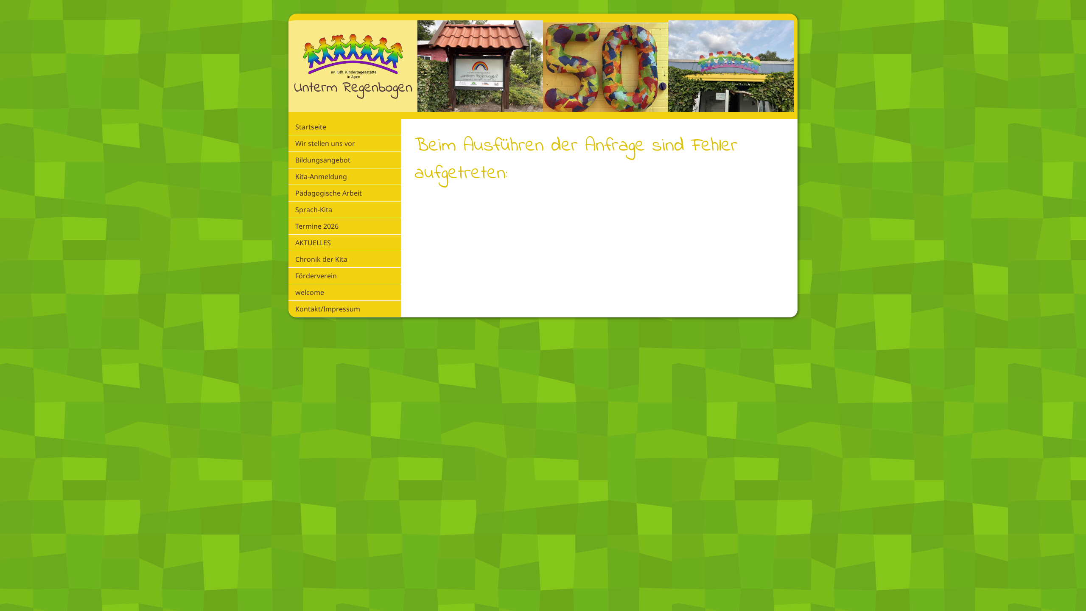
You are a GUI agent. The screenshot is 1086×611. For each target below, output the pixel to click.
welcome (309, 292)
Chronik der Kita (321, 259)
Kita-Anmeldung (321, 176)
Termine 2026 (317, 226)
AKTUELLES (313, 242)
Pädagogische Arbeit (328, 193)
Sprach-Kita (313, 209)
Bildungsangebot (322, 160)
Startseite (310, 127)
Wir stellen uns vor (325, 143)
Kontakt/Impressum (327, 309)
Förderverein (316, 275)
